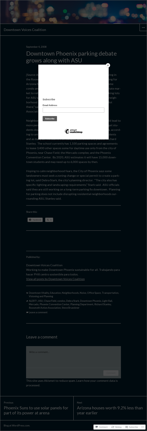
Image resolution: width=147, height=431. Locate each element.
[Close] (108, 65)
